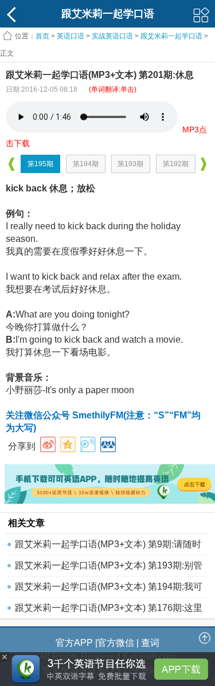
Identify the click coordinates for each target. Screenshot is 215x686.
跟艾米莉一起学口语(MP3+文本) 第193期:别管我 (108, 568)
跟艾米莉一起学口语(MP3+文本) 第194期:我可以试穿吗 (108, 589)
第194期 (86, 164)
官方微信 (115, 643)
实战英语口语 (112, 36)
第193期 (130, 164)
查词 (150, 643)
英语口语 (70, 36)
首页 (42, 36)
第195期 (40, 164)
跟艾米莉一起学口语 (171, 36)
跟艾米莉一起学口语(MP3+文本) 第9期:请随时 (108, 544)
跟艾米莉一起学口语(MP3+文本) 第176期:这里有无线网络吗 (108, 610)
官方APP (74, 643)
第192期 (176, 164)
